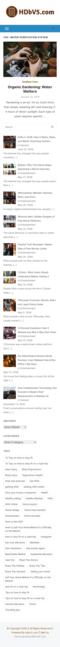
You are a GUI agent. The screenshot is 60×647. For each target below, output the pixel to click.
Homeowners (12, 515)
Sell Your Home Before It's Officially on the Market (28, 579)
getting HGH (12, 486)
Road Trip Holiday (14, 565)
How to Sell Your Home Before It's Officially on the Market (28, 529)
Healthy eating (13, 498)
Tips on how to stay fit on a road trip (25, 598)
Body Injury (11, 475)
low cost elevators (15, 542)
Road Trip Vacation (15, 571)
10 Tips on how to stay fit (19, 457)
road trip (9, 559)
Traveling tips (12, 609)
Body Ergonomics (31, 469)
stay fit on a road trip (16, 586)
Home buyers (29, 504)
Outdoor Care (30, 81)
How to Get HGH (14, 521)
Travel (32, 604)
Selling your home (40, 571)
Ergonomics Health (32, 475)
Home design (12, 510)
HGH (50, 498)
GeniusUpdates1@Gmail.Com (30, 636)
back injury (11, 469)
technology (39, 586)
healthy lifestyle (34, 498)
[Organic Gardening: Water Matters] (30, 59)
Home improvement (35, 510)
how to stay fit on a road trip (20, 536)
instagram (46, 536)
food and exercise (15, 480)
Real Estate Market (15, 554)
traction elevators (14, 604)
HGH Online (11, 504)
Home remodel (32, 515)
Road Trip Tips (37, 565)
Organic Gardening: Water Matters (30, 89)
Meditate (34, 542)
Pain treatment (13, 548)
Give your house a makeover (20, 492)
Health (44, 492)
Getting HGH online (34, 486)
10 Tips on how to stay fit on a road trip (26, 463)
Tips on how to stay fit (17, 592)
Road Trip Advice (28, 559)
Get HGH (34, 480)
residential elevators (41, 554)
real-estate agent (35, 548)
